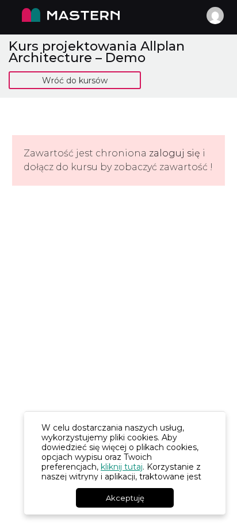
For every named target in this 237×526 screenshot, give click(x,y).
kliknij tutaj (122, 467)
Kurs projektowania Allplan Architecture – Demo (97, 52)
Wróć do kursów (75, 80)
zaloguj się (174, 153)
